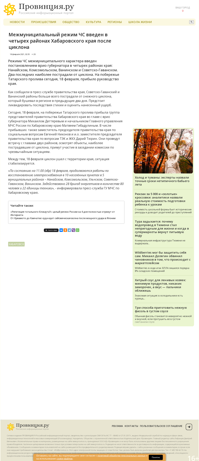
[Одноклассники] (65, 230)
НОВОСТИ (17, 22)
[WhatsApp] (77, 230)
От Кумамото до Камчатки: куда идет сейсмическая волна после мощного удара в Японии (63, 218)
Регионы (115, 22)
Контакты (131, 426)
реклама (117, 426)
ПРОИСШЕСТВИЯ (43, 22)
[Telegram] (69, 230)
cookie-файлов (65, 459)
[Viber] (73, 230)
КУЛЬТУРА (93, 22)
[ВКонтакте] (61, 230)
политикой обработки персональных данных (121, 455)
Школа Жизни (140, 22)
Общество (70, 22)
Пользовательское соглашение (161, 426)
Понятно (156, 457)
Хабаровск (16, 244)
